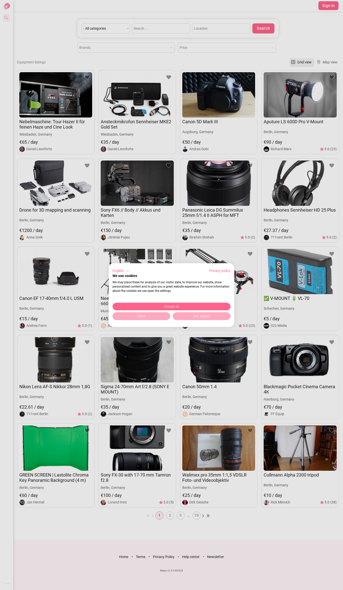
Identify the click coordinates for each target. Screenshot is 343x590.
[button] (120, 271)
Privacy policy (220, 271)
